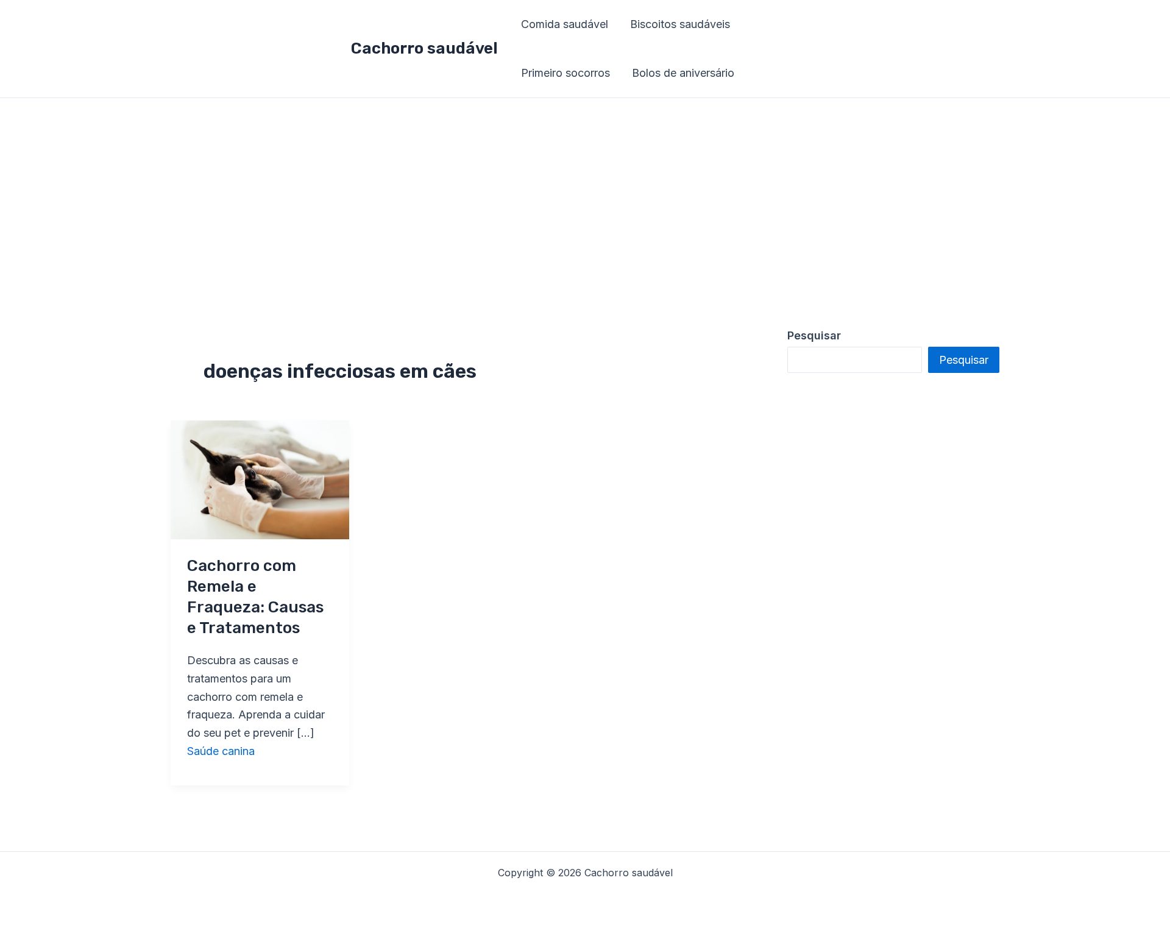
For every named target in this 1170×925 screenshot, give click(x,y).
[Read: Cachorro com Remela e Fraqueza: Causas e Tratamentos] (260, 478)
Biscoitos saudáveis (680, 24)
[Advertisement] (585, 189)
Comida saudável (564, 24)
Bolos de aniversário (683, 72)
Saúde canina (221, 751)
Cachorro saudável (424, 48)
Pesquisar (963, 359)
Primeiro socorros (565, 72)
